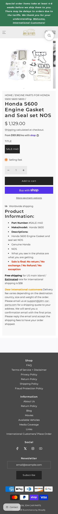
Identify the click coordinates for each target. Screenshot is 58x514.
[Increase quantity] (23, 170)
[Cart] (53, 32)
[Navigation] (4, 32)
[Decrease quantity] (8, 170)
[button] (49, 35)
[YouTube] (40, 448)
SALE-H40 (12, 149)
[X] (25, 448)
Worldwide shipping (21, 206)
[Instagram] (32, 448)
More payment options (29, 197)
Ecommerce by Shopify (34, 510)
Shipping (10, 129)
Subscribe (29, 475)
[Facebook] (17, 448)
